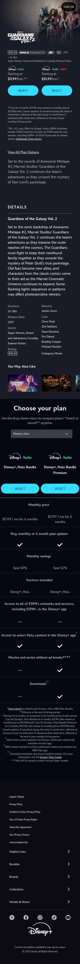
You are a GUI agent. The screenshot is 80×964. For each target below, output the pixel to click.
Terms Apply (15, 708)
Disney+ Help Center (51, 757)
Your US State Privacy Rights (23, 819)
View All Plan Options (23, 152)
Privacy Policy (16, 804)
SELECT (23, 90)
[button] (40, 851)
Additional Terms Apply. (29, 138)
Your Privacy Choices (19, 835)
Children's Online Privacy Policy (24, 812)
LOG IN (69, 6)
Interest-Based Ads (18, 842)
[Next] (73, 382)
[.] (11, 917)
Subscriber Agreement (20, 827)
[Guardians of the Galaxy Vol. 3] (23, 383)
